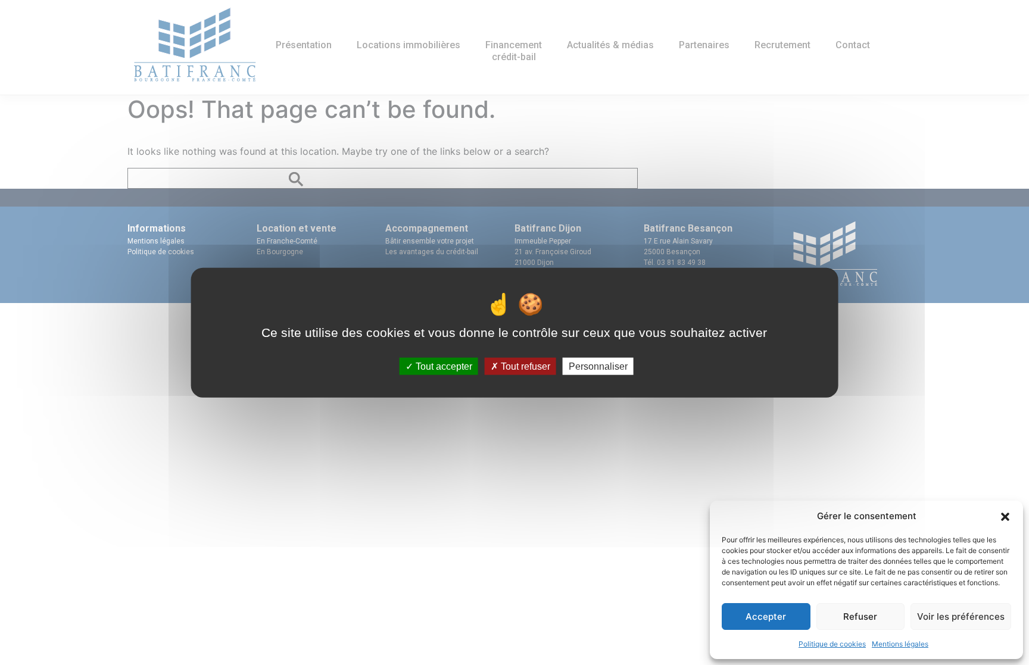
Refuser (860, 616)
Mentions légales (900, 643)
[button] (1005, 516)
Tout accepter (442, 366)
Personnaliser (598, 366)
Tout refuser (524, 366)
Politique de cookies (832, 643)
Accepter (766, 616)
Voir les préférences (961, 616)
